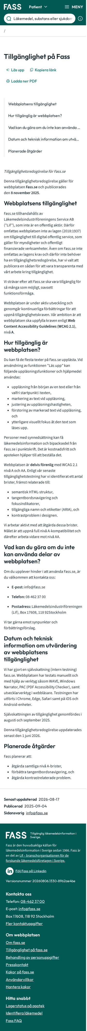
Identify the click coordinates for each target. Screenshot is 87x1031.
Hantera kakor (18, 986)
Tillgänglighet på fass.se (27, 949)
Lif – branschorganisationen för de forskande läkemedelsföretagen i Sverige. (37, 858)
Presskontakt (17, 964)
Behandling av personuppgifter (32, 957)
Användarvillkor (20, 979)
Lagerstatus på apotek (25, 1005)
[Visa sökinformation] (80, 18)
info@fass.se (37, 812)
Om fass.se (15, 942)
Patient (35, 6)
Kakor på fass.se (20, 971)
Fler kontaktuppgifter (24, 923)
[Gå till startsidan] (12, 7)
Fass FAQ (14, 1020)
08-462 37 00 (33, 901)
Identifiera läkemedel (24, 1013)
